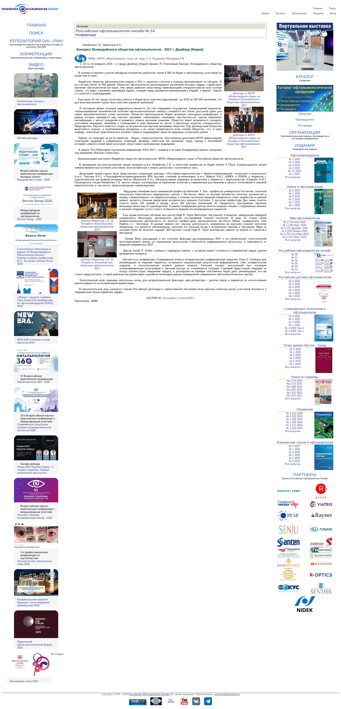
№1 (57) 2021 (294, 395)
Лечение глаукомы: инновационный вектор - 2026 (34, 516)
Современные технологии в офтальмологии (304, 310)
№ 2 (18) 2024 (294, 422)
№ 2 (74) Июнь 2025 (294, 236)
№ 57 (294, 257)
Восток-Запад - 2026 (29, 219)
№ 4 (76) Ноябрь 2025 (294, 231)
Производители (305, 119)
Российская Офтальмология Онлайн (149, 694)
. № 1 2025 (294, 364)
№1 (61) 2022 (294, 392)
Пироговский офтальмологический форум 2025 (34, 644)
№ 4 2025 (294, 165)
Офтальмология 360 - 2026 (33, 381)
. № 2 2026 (294, 349)
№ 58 (294, 254)
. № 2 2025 (294, 361)
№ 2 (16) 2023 (294, 428)
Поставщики (305, 125)
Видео (265, 13)
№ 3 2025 (294, 168)
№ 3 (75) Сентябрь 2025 (294, 234)
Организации (299, 13)
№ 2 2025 (294, 174)
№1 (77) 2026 (294, 380)
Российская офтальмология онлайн (305, 250)
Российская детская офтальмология (304, 277)
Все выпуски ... (294, 177)
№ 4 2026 (294, 316)
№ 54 (294, 266)
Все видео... (58, 654)
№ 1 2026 (294, 162)
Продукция (304, 113)
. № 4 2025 (294, 355)
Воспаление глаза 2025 (24, 681)
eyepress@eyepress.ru (227, 694)
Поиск (332, 8)
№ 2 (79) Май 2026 (294, 222)
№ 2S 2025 (294, 171)
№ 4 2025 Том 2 (294, 328)
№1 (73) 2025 (294, 383)
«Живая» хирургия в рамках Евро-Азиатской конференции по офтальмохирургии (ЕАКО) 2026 (35, 302)
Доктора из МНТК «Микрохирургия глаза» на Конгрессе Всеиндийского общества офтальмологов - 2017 (244, 99)
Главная (317, 8)
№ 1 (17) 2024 (294, 425)
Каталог (280, 13)
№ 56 (294, 260)
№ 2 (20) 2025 (294, 416)
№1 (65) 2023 (294, 389)
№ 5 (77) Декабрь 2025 (294, 228)
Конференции (86, 35)
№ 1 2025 (294, 205)
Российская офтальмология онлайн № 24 (115, 31)
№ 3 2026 (294, 319)
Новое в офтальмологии (305, 186)
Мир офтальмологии (305, 218)
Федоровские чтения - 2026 (33, 179)
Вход (333, 13)
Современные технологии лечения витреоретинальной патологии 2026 (34, 427)
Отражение (305, 409)
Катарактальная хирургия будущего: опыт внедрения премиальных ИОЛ (33, 602)
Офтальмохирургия (304, 155)
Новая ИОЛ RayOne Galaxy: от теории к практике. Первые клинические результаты (35, 469)
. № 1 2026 (294, 352)
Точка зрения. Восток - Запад (305, 345)
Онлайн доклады (27, 138)
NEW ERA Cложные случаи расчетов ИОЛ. (33, 341)
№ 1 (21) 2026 (294, 413)
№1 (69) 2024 (294, 386)
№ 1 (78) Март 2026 (294, 225)
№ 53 (294, 269)
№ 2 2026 (294, 159)
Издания (318, 13)
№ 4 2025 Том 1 (294, 331)
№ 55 (294, 263)
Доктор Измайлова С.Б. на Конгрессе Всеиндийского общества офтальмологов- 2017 (97, 225)
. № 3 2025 (294, 358)
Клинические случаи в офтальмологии (30, 103)
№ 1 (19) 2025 (294, 419)
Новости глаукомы (305, 377)
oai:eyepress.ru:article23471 (178, 298)
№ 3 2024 (294, 460)
